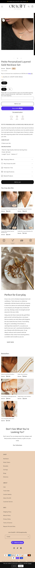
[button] (2, 6)
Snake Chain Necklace (23, 374)
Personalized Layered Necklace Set (9, 209)
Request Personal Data (9, 526)
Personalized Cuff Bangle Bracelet (8, 396)
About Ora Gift (7, 498)
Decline (14, 566)
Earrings (5, 470)
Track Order (6, 491)
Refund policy (23, 561)
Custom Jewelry (7, 494)
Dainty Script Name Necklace (7, 374)
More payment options (17, 112)
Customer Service (8, 502)
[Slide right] (21, 58)
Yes (4, 89)
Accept (20, 566)
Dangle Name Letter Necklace (24, 396)
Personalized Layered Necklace (25, 209)
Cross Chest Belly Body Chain (7, 418)
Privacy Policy (7, 519)
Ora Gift (7, 561)
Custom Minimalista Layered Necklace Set (7, 232)
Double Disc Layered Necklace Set (25, 231)
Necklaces (6, 459)
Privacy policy (30, 561)
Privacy (29, 563)
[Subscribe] (28, 537)
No (10, 89)
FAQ (4, 487)
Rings (4, 473)
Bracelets (5, 466)
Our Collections (17, 445)
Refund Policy (7, 515)
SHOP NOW (10, 342)
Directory (5, 477)
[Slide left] (14, 58)
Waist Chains (6, 462)
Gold (4, 83)
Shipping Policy (7, 512)
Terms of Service (7, 523)
